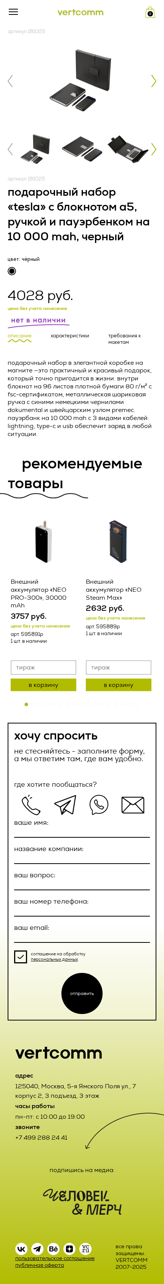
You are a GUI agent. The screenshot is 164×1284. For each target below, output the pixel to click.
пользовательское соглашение (55, 1258)
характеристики (70, 336)
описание (20, 336)
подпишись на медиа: (82, 1170)
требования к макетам (124, 339)
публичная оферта (39, 1265)
